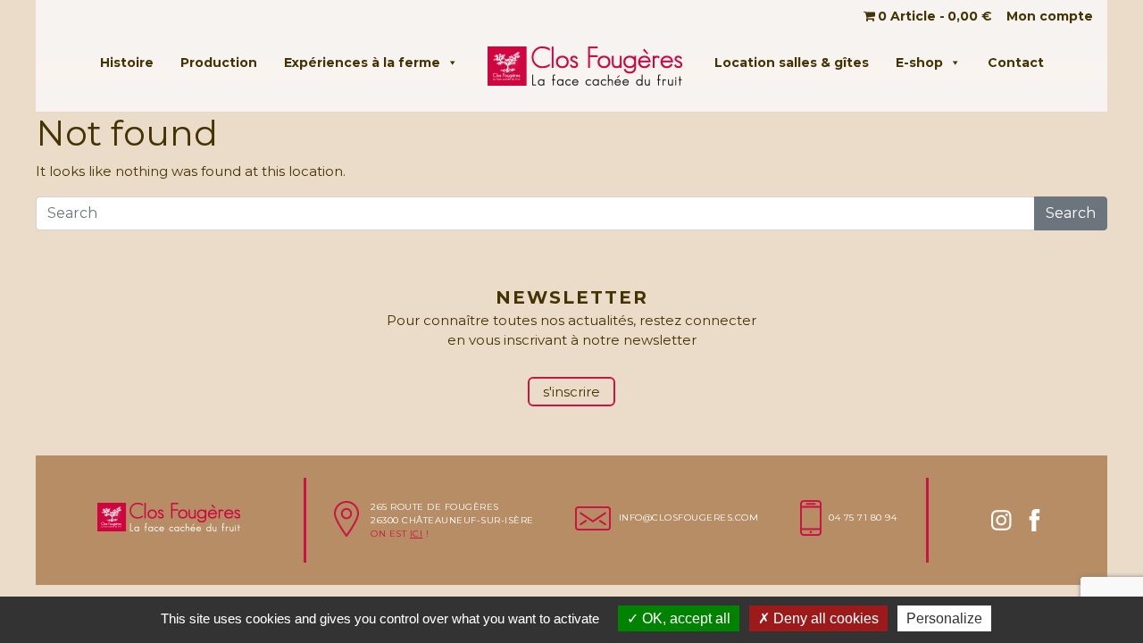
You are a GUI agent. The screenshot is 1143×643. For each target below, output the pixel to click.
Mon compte (1049, 16)
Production (218, 62)
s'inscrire (571, 391)
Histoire (127, 62)
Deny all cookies (824, 618)
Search (1071, 213)
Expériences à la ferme (362, 62)
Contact (1016, 62)
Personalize (944, 618)
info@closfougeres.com (689, 517)
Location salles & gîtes (791, 62)
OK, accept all (684, 618)
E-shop (919, 62)
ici (416, 533)
